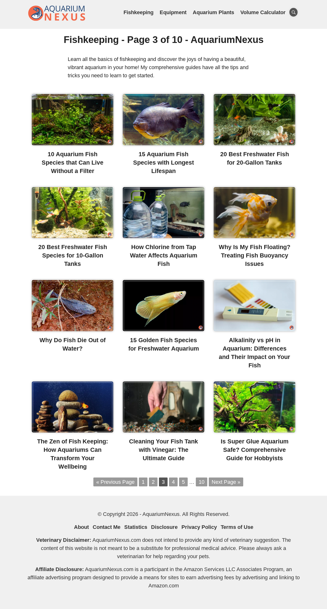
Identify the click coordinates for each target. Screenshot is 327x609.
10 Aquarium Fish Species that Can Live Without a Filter (72, 162)
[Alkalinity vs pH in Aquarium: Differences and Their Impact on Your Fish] (254, 329)
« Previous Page (115, 482)
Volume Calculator (263, 12)
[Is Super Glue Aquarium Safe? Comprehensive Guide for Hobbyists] (254, 431)
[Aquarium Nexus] (57, 20)
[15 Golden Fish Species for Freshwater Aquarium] (163, 329)
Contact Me (106, 527)
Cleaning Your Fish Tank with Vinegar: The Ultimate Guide (163, 449)
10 (201, 482)
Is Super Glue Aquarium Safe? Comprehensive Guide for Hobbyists (254, 449)
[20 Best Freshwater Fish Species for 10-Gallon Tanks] (72, 236)
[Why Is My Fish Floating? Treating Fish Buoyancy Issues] (254, 236)
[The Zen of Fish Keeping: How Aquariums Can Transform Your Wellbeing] (72, 431)
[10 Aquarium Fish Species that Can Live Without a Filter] (72, 143)
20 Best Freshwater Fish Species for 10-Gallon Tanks (72, 255)
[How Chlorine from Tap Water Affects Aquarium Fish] (163, 236)
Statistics (135, 527)
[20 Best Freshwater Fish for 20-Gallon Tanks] (254, 143)
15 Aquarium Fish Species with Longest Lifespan (163, 162)
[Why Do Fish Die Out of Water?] (72, 329)
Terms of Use (237, 527)
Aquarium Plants (213, 12)
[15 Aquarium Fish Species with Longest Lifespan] (163, 143)
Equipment (173, 12)
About (81, 527)
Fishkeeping (138, 12)
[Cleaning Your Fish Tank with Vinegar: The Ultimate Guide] (163, 431)
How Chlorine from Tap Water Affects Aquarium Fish (163, 255)
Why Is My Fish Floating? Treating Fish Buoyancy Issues (254, 255)
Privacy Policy (199, 527)
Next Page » (226, 482)
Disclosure (164, 527)
